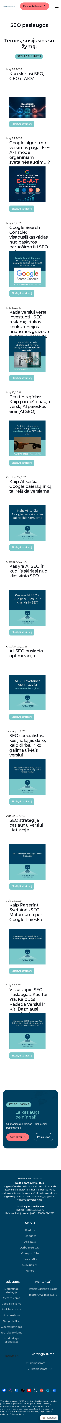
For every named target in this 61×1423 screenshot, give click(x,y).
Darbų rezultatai (30, 1247)
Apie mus (30, 1241)
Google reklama (11, 1303)
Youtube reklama (11, 1332)
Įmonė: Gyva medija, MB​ (42, 1294)
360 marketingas (11, 1326)
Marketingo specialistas (11, 1340)
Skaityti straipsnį (22, 124)
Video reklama (11, 1315)
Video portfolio (30, 1253)
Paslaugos (30, 1236)
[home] (9, 6)
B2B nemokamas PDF (39, 1368)
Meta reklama (11, 1298)
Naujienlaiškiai (11, 1321)
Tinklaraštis (30, 1259)
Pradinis (30, 1230)
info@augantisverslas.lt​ (43, 1288)
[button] (56, 6)
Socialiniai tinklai (11, 1309)
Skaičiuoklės (29, 1265)
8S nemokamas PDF (38, 1363)
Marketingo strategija (11, 1290)
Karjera (30, 1270)
